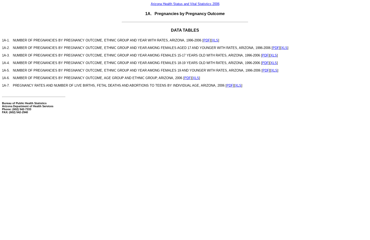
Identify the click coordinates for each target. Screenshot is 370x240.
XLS (215, 40)
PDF (206, 40)
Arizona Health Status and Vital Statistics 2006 (185, 4)
